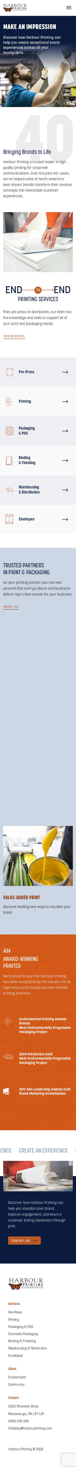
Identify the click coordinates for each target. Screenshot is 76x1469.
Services (14, 1304)
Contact (13, 1398)
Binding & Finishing (22, 1341)
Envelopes (15, 1356)
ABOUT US (11, 607)
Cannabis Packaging (23, 1334)
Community (16, 1385)
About (12, 1369)
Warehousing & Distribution (27, 1348)
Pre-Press (15, 1312)
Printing (13, 1320)
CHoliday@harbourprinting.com (30, 1428)
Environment (17, 1377)
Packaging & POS (20, 1327)
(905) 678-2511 (18, 1421)
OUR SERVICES (14, 336)
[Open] (68, 7)
